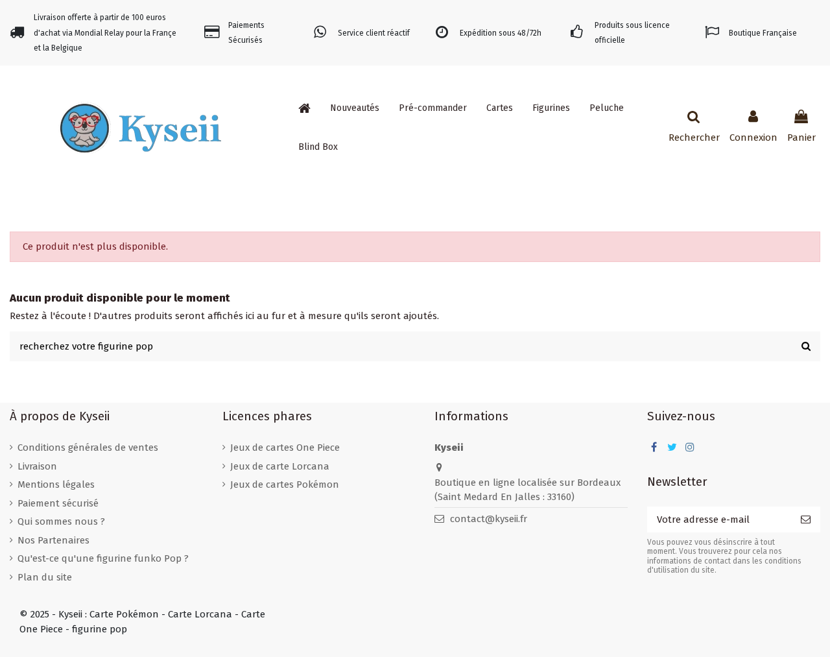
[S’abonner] (805, 520)
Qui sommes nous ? (61, 521)
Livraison (37, 466)
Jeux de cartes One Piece (285, 447)
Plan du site (45, 577)
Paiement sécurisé (58, 503)
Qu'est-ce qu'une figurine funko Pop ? (103, 558)
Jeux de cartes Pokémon (284, 484)
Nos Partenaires (53, 540)
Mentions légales (56, 484)
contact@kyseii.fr (488, 519)
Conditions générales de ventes (88, 447)
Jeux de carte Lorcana (279, 466)
